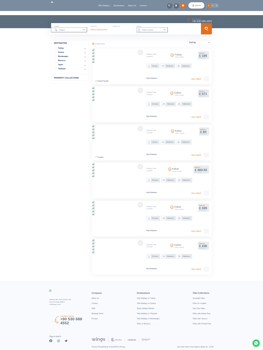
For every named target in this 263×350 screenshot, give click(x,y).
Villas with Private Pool (202, 324)
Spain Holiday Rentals (145, 308)
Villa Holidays (104, 5)
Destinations (119, 5)
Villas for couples (199, 303)
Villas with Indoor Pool (201, 313)
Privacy (95, 319)
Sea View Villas (199, 308)
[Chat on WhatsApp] (256, 343)
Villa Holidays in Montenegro (148, 319)
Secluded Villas (199, 298)
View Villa (195, 79)
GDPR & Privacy (119, 347)
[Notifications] (176, 5)
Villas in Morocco (144, 324)
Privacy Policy (97, 347)
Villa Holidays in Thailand (147, 313)
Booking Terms (98, 313)
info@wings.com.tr (55, 304)
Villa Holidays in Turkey (146, 298)
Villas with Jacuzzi (200, 319)
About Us (132, 5)
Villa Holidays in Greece (146, 303)
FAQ (93, 308)
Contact (143, 5)
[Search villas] (169, 5)
